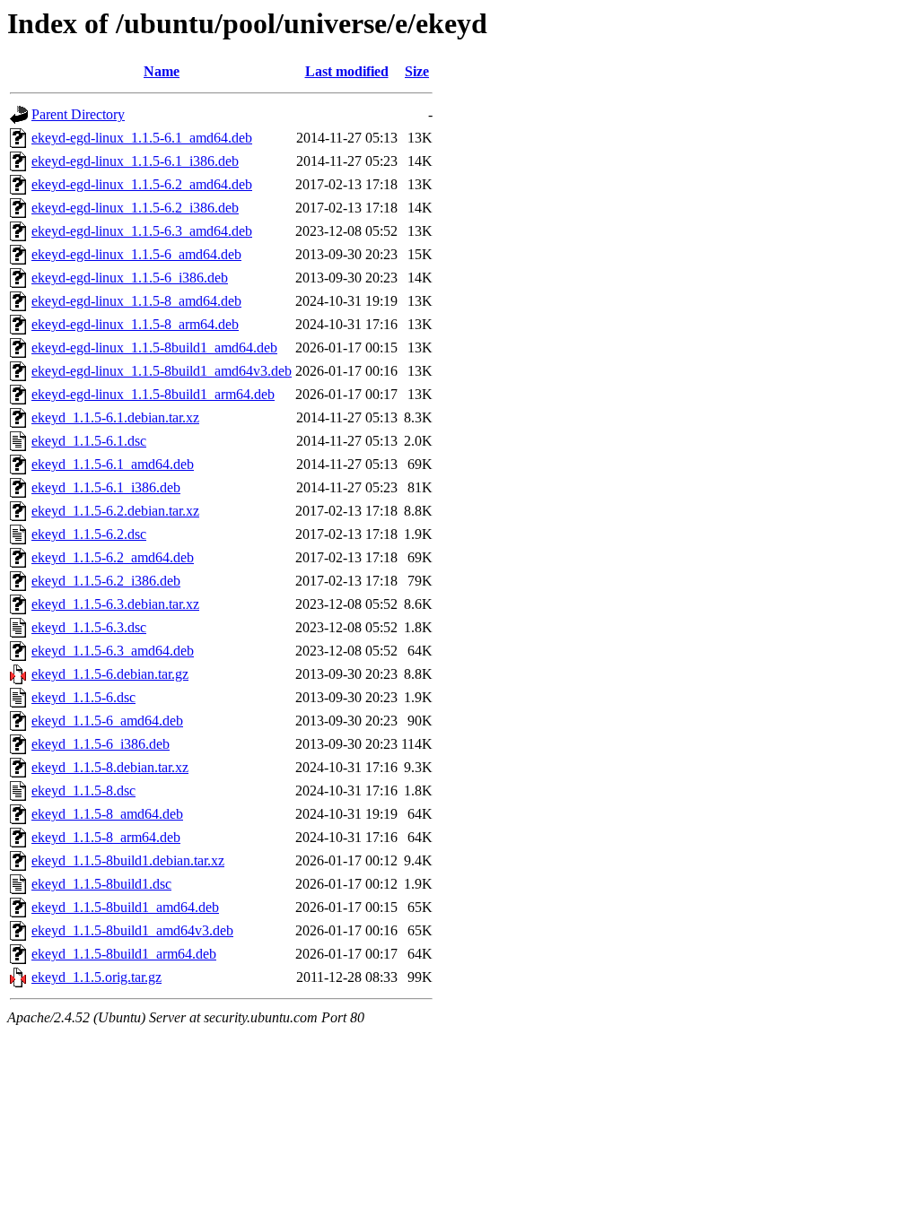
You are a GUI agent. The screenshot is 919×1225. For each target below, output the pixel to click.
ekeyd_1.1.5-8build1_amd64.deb (125, 907)
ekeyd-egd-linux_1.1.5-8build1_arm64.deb (153, 394)
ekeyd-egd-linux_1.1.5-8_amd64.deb (136, 300)
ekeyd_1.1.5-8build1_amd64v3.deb (132, 930)
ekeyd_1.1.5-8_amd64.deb (107, 813)
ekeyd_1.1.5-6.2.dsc (88, 534)
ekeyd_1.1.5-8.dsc (83, 790)
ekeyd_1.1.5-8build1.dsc (101, 883)
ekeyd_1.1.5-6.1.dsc (88, 440)
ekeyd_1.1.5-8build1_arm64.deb (123, 953)
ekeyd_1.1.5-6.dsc (83, 697)
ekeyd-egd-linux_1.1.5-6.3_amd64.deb (141, 231)
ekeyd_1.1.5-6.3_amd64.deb (112, 650)
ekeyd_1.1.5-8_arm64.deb (105, 837)
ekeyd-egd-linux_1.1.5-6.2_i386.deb (135, 207)
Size (417, 71)
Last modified (347, 71)
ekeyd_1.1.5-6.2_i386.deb (105, 580)
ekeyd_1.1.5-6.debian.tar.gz (109, 674)
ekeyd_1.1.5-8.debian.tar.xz (109, 767)
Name (161, 71)
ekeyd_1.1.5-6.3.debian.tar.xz (115, 604)
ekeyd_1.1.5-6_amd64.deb (107, 720)
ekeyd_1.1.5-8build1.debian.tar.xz (127, 860)
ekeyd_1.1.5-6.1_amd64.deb (112, 464)
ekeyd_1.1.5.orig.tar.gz (96, 977)
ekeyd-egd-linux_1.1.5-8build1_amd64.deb (154, 347)
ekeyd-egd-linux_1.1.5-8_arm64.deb (135, 324)
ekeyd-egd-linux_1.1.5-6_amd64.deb (136, 254)
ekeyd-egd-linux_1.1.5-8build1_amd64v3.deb (161, 370)
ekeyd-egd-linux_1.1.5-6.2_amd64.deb (141, 184)
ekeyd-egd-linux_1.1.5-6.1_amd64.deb (141, 137)
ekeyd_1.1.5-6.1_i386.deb (105, 487)
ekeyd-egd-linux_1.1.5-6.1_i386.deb (135, 161)
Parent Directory (78, 114)
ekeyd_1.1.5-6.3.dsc (88, 627)
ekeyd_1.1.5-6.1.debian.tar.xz (115, 417)
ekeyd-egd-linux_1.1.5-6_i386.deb (129, 277)
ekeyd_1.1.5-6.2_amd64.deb (112, 557)
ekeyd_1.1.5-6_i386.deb (100, 744)
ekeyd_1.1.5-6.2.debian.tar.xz (115, 510)
